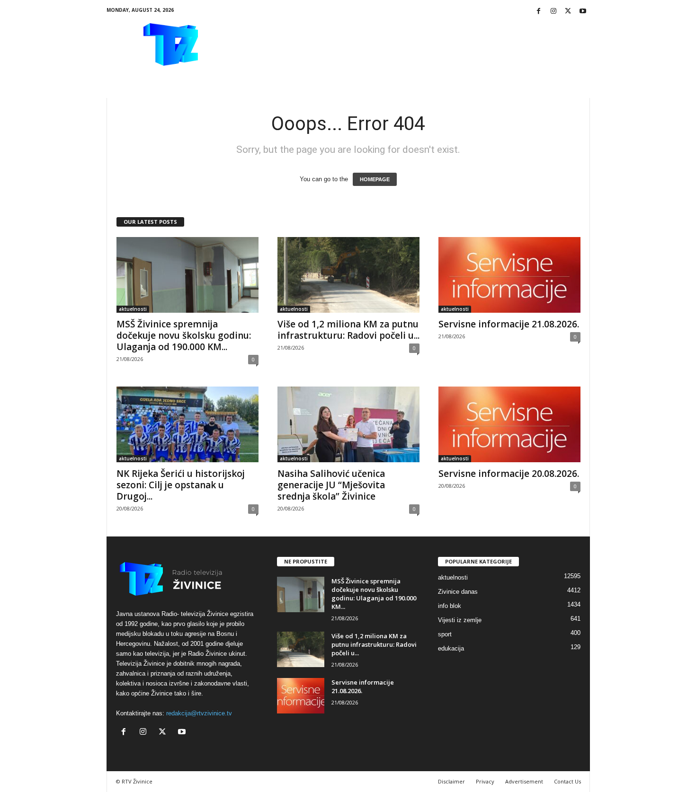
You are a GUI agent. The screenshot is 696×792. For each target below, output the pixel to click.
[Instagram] (553, 11)
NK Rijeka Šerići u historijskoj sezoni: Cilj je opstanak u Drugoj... (180, 484)
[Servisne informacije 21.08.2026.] (509, 275)
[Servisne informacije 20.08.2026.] (509, 424)
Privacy (485, 781)
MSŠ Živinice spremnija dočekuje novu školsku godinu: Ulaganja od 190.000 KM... (183, 335)
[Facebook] (538, 11)
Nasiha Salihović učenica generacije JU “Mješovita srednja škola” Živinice (331, 484)
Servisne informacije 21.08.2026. (508, 324)
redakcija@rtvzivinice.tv (199, 713)
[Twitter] (568, 11)
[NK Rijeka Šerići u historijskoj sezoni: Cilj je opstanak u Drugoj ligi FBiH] (187, 424)
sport (445, 634)
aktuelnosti (133, 309)
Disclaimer (451, 781)
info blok (449, 605)
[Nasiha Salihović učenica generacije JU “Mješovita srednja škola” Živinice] (348, 424)
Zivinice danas (458, 591)
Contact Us (567, 781)
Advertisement (524, 781)
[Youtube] (583, 11)
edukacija (451, 648)
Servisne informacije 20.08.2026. (508, 473)
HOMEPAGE (375, 179)
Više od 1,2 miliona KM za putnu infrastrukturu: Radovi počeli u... (348, 330)
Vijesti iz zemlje (460, 620)
